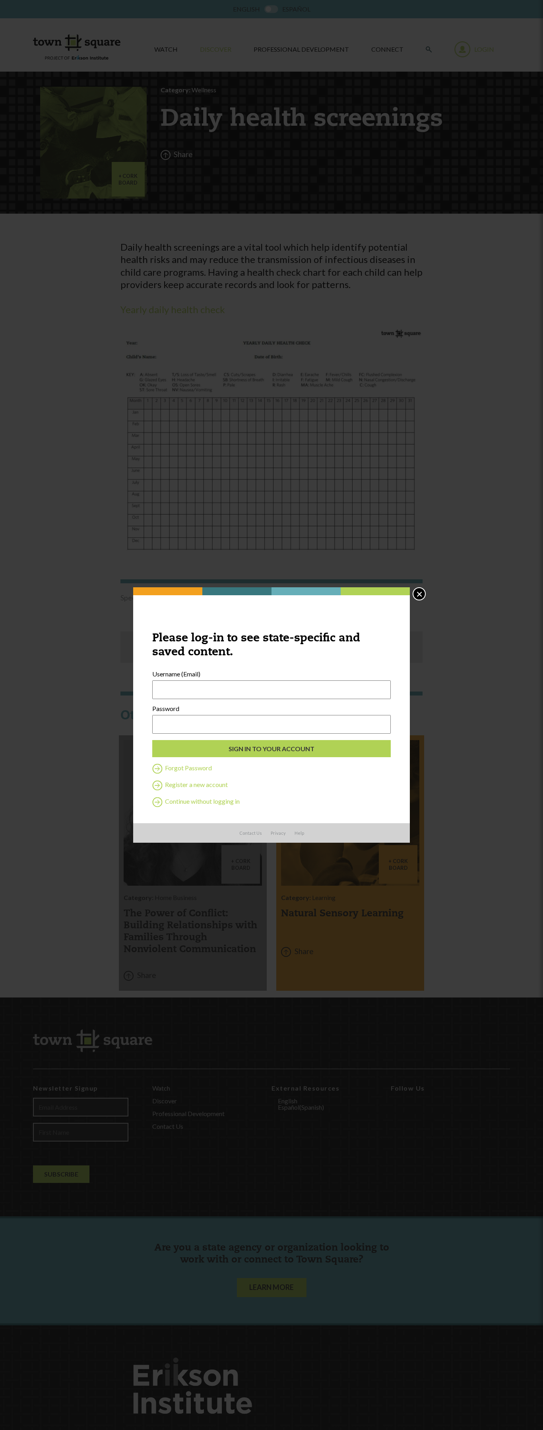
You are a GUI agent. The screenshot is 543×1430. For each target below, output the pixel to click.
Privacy (278, 833)
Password (165, 708)
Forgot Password (188, 767)
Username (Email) (176, 674)
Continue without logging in (202, 801)
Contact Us (250, 833)
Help (299, 833)
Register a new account (196, 784)
